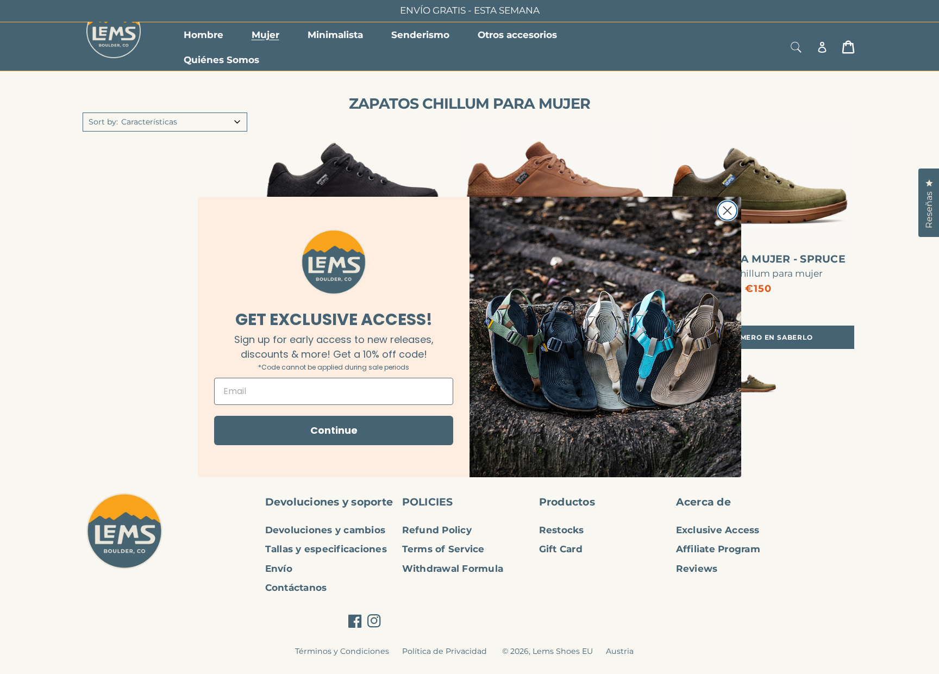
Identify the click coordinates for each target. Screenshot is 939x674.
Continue (334, 430)
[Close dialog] (727, 210)
